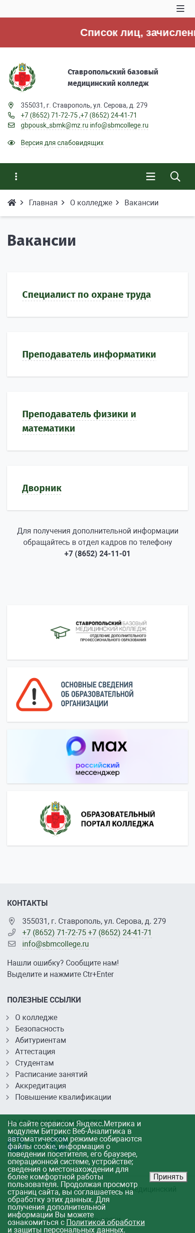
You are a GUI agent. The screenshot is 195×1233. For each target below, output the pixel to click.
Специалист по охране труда (86, 294)
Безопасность (39, 1028)
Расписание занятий (51, 1074)
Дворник (42, 488)
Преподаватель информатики (89, 354)
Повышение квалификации (63, 1097)
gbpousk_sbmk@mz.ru (55, 125)
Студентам (34, 1062)
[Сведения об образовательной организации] (97, 694)
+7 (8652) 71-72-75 (49, 115)
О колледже (36, 1017)
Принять (168, 1176)
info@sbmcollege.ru (119, 125)
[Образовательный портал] (97, 818)
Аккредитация (40, 1085)
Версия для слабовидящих (62, 143)
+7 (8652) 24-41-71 (108, 115)
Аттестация (35, 1051)
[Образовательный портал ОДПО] (97, 632)
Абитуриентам (40, 1040)
